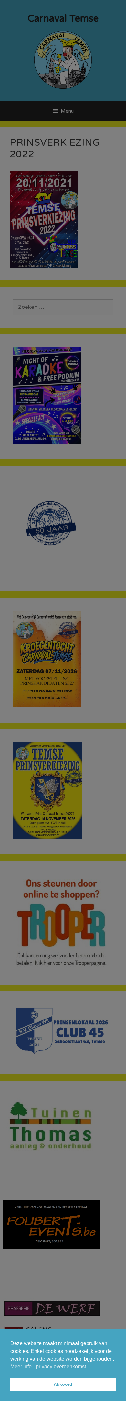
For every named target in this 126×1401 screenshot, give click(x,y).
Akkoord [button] (63, 1384)
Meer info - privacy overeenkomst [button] (48, 1366)
